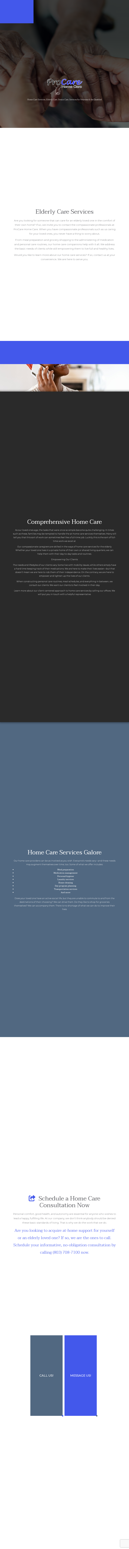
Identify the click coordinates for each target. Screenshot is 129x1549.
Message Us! (80, 1375)
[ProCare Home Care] (64, 87)
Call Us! (46, 1375)
